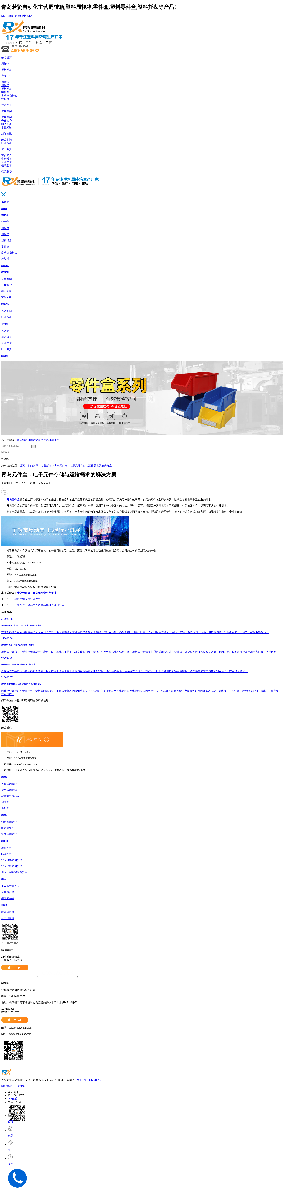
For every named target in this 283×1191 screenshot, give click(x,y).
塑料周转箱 (31, 440)
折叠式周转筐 (9, 834)
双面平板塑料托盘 (11, 866)
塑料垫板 (6, 848)
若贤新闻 (6, 139)
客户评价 (6, 124)
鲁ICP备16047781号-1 (89, 1080)
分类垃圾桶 (7, 918)
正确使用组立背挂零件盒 (26, 599)
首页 (22, 465)
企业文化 (6, 162)
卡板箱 (5, 808)
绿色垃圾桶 (7, 912)
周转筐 (5, 85)
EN (31, 15)
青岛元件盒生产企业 (44, 592)
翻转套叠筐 (7, 828)
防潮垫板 (6, 854)
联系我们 (17, 15)
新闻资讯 (6, 133)
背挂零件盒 (7, 892)
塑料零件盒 (52, 440)
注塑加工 (6, 105)
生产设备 (6, 158)
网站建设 (6, 1086)
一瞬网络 (19, 1086)
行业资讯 (6, 143)
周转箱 (5, 63)
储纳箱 (5, 802)
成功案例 (6, 111)
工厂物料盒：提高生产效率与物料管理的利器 (38, 605)
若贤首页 (6, 57)
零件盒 (5, 92)
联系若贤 (6, 165)
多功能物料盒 (9, 95)
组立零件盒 (7, 898)
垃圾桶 (5, 99)
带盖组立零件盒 (10, 886)
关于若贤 (6, 149)
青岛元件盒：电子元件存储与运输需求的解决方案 (83, 465)
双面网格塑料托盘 (11, 860)
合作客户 (6, 120)
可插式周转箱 (9, 783)
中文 (25, 15)
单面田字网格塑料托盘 (14, 872)
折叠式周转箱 (9, 789)
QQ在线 (12, 1098)
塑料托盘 (6, 69)
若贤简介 (6, 155)
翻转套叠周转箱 (10, 795)
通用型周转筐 (9, 822)
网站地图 (6, 15)
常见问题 (6, 127)
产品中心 (6, 75)
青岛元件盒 (23, 592)
